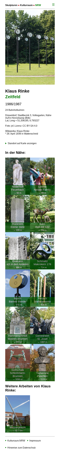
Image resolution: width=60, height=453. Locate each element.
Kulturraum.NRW (16, 440)
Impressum (35, 440)
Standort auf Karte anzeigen (22, 143)
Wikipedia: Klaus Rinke (17, 131)
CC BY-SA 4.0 (30, 126)
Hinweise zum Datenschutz (21, 447)
